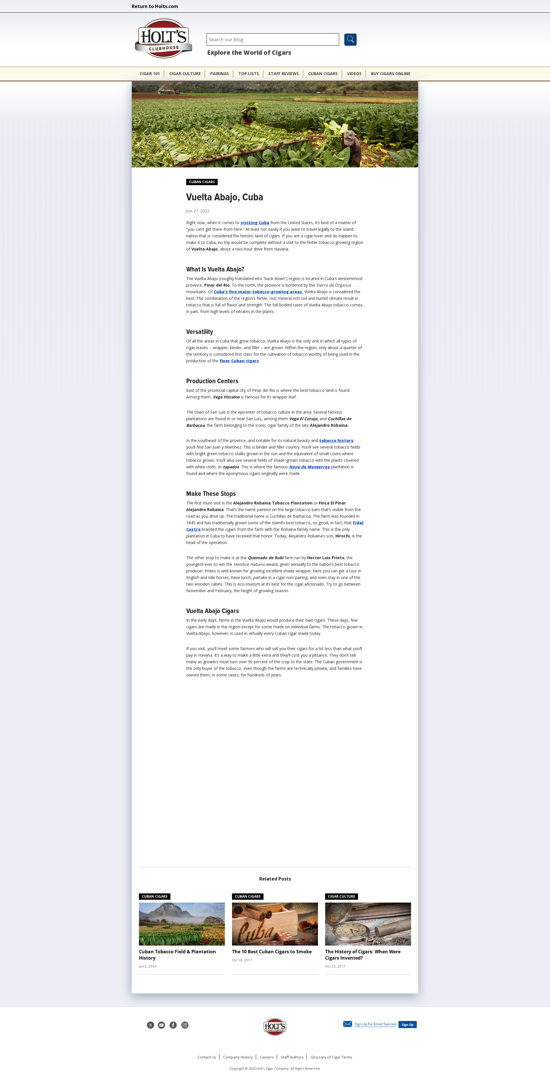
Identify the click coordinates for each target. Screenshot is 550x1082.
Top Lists (248, 73)
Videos (354, 73)
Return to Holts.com (155, 6)
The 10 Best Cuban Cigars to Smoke (272, 951)
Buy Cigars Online (390, 73)
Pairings (219, 73)
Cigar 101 (150, 73)
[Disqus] (275, 774)
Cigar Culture (185, 73)
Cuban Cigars (323, 73)
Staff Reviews (283, 73)
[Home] (166, 39)
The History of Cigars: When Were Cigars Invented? (362, 954)
